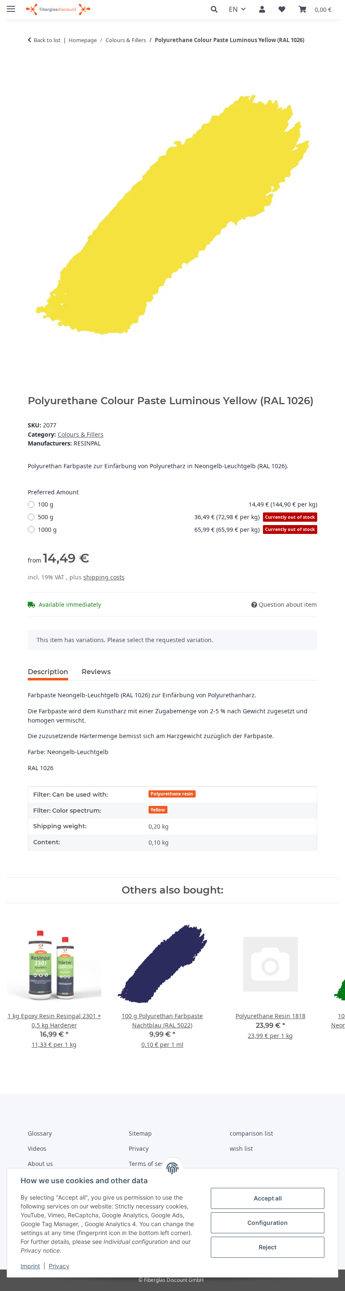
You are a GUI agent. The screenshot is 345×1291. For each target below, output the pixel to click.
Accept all (268, 1198)
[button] (216, 9)
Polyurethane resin (172, 794)
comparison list (251, 1133)
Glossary (40, 1133)
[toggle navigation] (11, 5)
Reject (267, 1247)
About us (40, 1164)
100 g (177, 504)
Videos (37, 1148)
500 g (176, 517)
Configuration (267, 1222)
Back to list (47, 40)
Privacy (59, 1266)
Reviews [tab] (96, 672)
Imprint (30, 1266)
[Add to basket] (34, 66)
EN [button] (233, 9)
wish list (241, 1148)
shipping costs (104, 577)
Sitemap (140, 1133)
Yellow (158, 810)
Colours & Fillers (81, 434)
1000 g (176, 529)
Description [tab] (48, 672)
